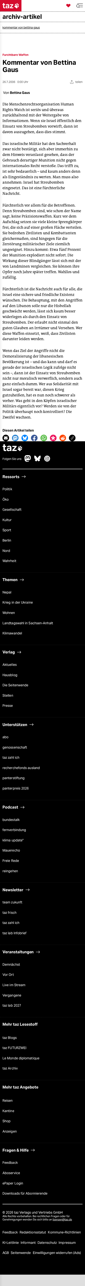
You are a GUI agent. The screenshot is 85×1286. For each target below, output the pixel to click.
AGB (6, 1253)
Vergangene (11, 995)
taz (12, 448)
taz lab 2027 (11, 1005)
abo (5, 737)
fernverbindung (14, 830)
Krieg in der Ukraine (17, 602)
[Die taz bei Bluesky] (37, 460)
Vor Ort (8, 975)
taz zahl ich (10, 758)
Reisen (7, 1101)
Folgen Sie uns (11, 459)
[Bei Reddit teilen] (62, 438)
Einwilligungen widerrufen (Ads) (57, 1253)
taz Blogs (9, 1038)
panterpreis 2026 (15, 788)
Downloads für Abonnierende (24, 1193)
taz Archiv (10, 1068)
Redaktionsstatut (33, 1232)
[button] (79, 5)
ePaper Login (12, 1183)
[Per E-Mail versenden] (5, 438)
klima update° (13, 840)
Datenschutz (48, 1243)
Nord (6, 551)
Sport (6, 530)
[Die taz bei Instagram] (47, 460)
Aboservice (11, 1173)
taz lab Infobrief (14, 933)
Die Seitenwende (15, 685)
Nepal (6, 592)
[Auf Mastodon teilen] (15, 438)
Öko (5, 499)
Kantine (8, 1111)
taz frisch (9, 913)
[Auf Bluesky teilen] (24, 438)
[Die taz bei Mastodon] (28, 460)
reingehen (10, 871)
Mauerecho (11, 850)
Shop (6, 1121)
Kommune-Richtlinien (64, 1232)
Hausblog (9, 675)
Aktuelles (9, 665)
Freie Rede (10, 861)
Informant (29, 1243)
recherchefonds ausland (21, 768)
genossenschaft (14, 747)
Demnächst (11, 965)
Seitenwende (21, 1253)
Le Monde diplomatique (20, 1058)
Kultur (7, 520)
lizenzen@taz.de (62, 1219)
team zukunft (12, 902)
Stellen (7, 695)
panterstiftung (13, 778)
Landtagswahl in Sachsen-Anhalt (27, 623)
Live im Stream (13, 985)
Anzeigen (9, 1131)
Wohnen (8, 613)
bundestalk (11, 820)
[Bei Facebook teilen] (34, 438)
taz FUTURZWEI (14, 1048)
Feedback (10, 1163)
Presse (7, 706)
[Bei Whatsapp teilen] (43, 438)
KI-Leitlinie (11, 1243)
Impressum (67, 1243)
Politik (7, 489)
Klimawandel (12, 633)
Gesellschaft (11, 510)
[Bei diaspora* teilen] (53, 438)
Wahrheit (9, 561)
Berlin (6, 540)
